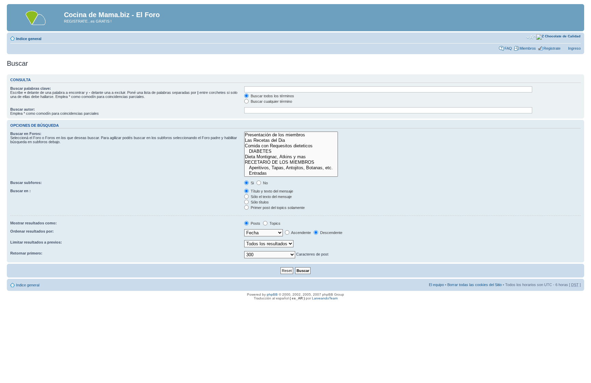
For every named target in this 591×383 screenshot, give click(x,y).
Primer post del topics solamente (277, 208)
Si (252, 183)
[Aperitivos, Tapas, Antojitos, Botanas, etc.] (291, 168)
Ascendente (300, 233)
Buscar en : (20, 191)
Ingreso (574, 48)
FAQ (508, 48)
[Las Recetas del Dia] (291, 140)
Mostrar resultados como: (33, 223)
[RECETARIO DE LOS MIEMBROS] (291, 162)
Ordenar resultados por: (32, 231)
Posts (255, 223)
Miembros (528, 48)
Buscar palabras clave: (30, 88)
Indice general (28, 39)
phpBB (272, 294)
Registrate (552, 48)
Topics (274, 223)
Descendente (330, 233)
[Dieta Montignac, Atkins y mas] (291, 157)
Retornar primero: (26, 253)
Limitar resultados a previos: (36, 242)
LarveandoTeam (325, 298)
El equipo (436, 285)
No (265, 183)
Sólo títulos (259, 202)
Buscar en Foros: (25, 134)
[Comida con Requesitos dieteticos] (291, 146)
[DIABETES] (291, 151)
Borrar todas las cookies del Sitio (474, 285)
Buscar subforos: (26, 183)
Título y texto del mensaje (271, 191)
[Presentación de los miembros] (291, 135)
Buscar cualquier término (271, 101)
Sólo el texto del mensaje (271, 197)
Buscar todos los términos (272, 96)
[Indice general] (36, 17)
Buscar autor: (22, 109)
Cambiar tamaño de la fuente (531, 37)
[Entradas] (291, 173)
